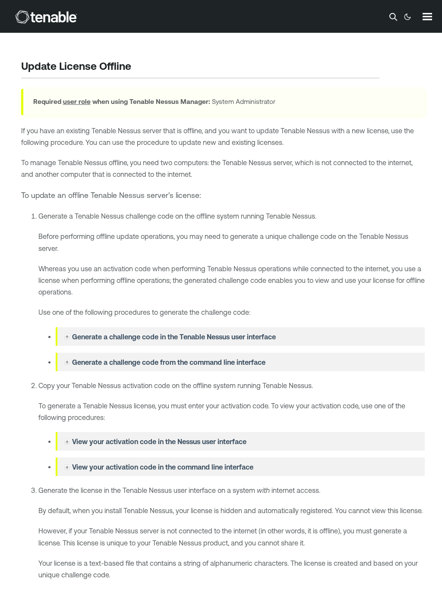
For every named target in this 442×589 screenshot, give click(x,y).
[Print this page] (138, 67)
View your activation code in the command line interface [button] (162, 467)
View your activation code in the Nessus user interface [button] (159, 441)
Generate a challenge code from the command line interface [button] (168, 362)
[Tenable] (46, 17)
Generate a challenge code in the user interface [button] (174, 337)
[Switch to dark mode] (407, 17)
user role (77, 101)
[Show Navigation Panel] (427, 16)
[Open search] (393, 17)
